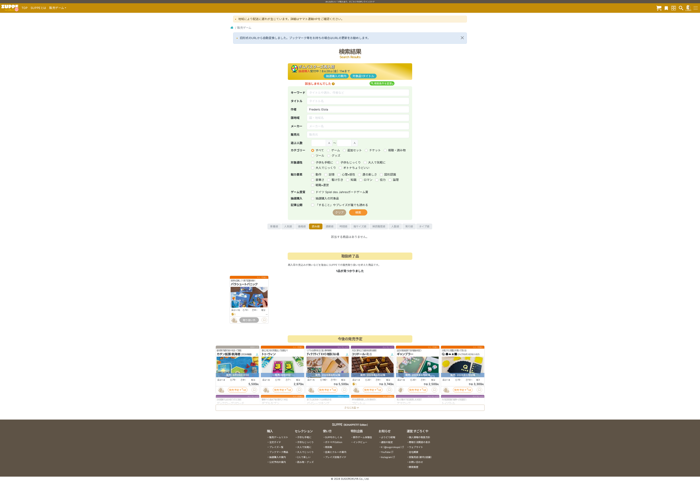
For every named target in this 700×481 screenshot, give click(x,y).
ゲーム (335, 150)
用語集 (328, 447)
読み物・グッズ (305, 462)
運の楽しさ (369, 174)
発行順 (409, 226)
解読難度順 (378, 226)
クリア (339, 212)
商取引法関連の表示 (419, 442)
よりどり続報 (388, 437)
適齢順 (329, 226)
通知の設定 (387, 442)
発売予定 (234, 389)
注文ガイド (275, 442)
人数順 (395, 226)
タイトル (296, 101)
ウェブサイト (416, 447)
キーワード (298, 92)
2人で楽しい (303, 457)
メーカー (296, 126)
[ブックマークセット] (666, 7)
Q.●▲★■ (449, 354)
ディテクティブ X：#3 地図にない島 (323, 354)
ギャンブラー (405, 354)
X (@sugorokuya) (391, 447)
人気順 (288, 226)
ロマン (368, 180)
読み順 (316, 226)
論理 (396, 180)
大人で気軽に (377, 162)
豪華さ (320, 180)
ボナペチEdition (333, 442)
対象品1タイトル (363, 76)
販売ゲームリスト (278, 437)
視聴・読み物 (397, 150)
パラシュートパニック (244, 284)
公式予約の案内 (277, 462)
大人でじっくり (326, 168)
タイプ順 (424, 226)
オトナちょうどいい (356, 168)
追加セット (354, 150)
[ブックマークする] (264, 320)
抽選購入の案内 (336, 76)
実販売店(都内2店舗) (420, 457)
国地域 (295, 118)
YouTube (385, 452)
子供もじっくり (350, 162)
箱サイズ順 (359, 226)
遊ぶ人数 (296, 143)
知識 (353, 180)
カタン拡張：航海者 (228, 354)
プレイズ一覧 (276, 447)
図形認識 (390, 174)
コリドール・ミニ (362, 354)
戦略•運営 (322, 185)
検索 (358, 212)
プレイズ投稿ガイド (335, 457)
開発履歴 (413, 467)
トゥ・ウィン (269, 354)
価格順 (302, 226)
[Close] (462, 38)
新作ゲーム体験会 (362, 437)
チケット (375, 150)
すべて (320, 150)
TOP (25, 8)
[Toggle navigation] (695, 8)
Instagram (386, 457)
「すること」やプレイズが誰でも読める (342, 205)
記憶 (332, 174)
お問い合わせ (416, 462)
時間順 (343, 226)
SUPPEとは (38, 8)
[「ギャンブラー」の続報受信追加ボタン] (400, 390)
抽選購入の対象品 (327, 198)
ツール (320, 155)
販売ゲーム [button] (56, 8)
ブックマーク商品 (278, 452)
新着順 (274, 226)
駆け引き (337, 180)
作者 (294, 109)
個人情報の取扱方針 (419, 437)
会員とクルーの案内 (335, 452)
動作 (318, 174)
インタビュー (360, 442)
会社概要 (413, 452)
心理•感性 (348, 174)
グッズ (336, 155)
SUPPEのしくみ (333, 437)
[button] (333, 84)
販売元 (295, 134)
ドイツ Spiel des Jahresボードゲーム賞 (342, 192)
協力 (383, 180)
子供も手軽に (324, 162)
